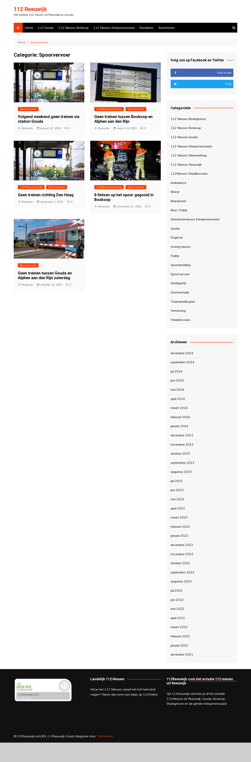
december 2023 (182, 435)
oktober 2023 (180, 453)
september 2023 (182, 463)
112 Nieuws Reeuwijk (186, 164)
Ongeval (176, 237)
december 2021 (182, 654)
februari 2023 (180, 527)
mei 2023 (177, 499)
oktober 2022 (180, 563)
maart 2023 (179, 517)
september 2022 (182, 572)
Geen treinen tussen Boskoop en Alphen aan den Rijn (123, 119)
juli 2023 (177, 481)
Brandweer (178, 201)
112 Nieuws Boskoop (73, 28)
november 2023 (182, 444)
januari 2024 (179, 426)
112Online (150, 694)
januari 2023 (179, 536)
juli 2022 (177, 590)
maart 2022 (179, 627)
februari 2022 (180, 636)
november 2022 (182, 554)
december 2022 (182, 545)
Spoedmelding (180, 265)
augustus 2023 (181, 472)
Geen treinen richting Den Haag (46, 195)
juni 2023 (177, 490)
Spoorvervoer (28, 109)
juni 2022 (177, 600)
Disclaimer (146, 28)
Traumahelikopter (183, 301)
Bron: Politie (179, 210)
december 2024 (182, 353)
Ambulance (178, 183)
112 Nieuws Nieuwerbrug (188, 155)
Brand (175, 192)
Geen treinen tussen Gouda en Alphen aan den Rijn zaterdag (45, 275)
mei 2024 (177, 389)
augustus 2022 (181, 581)
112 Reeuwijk (30, 9)
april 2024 (178, 399)
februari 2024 (180, 417)
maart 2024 (179, 408)
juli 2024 (177, 371)
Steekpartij (178, 283)
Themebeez (104, 736)
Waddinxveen (180, 320)
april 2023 (178, 508)
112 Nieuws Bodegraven (188, 119)
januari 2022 (179, 645)
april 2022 (178, 618)
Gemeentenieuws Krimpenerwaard (195, 219)
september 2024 (182, 362)
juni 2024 (177, 380)
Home (29, 28)
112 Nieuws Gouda (31, 187)
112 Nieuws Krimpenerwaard (114, 28)
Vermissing (178, 310)
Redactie (27, 128)
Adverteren (166, 28)
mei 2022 (177, 609)
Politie (175, 256)
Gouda (175, 228)
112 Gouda (46, 28)
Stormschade (180, 292)
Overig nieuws (181, 247)
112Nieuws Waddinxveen (189, 173)
